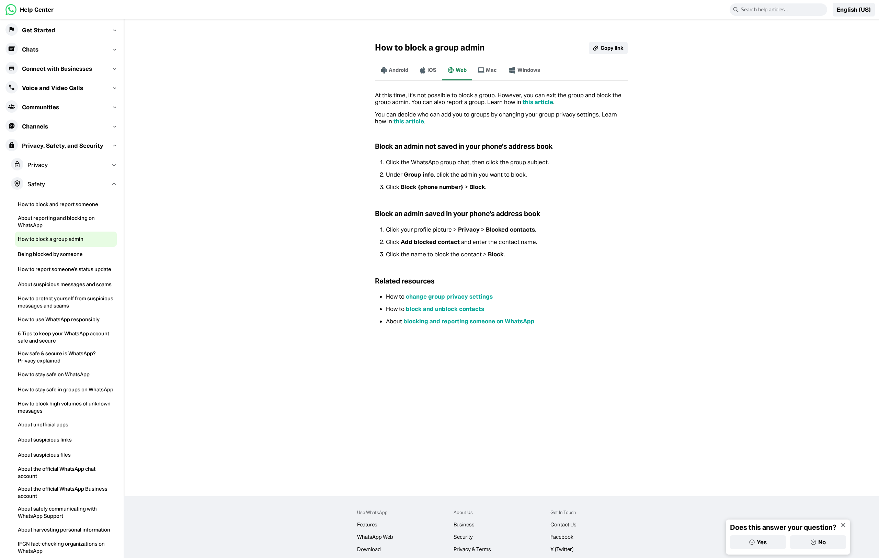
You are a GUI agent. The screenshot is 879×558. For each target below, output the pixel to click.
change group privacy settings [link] (449, 296)
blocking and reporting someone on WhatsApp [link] (469, 321)
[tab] (394, 70)
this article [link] (538, 102)
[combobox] (783, 9)
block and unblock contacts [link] (445, 309)
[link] (29, 9)
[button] (854, 9)
